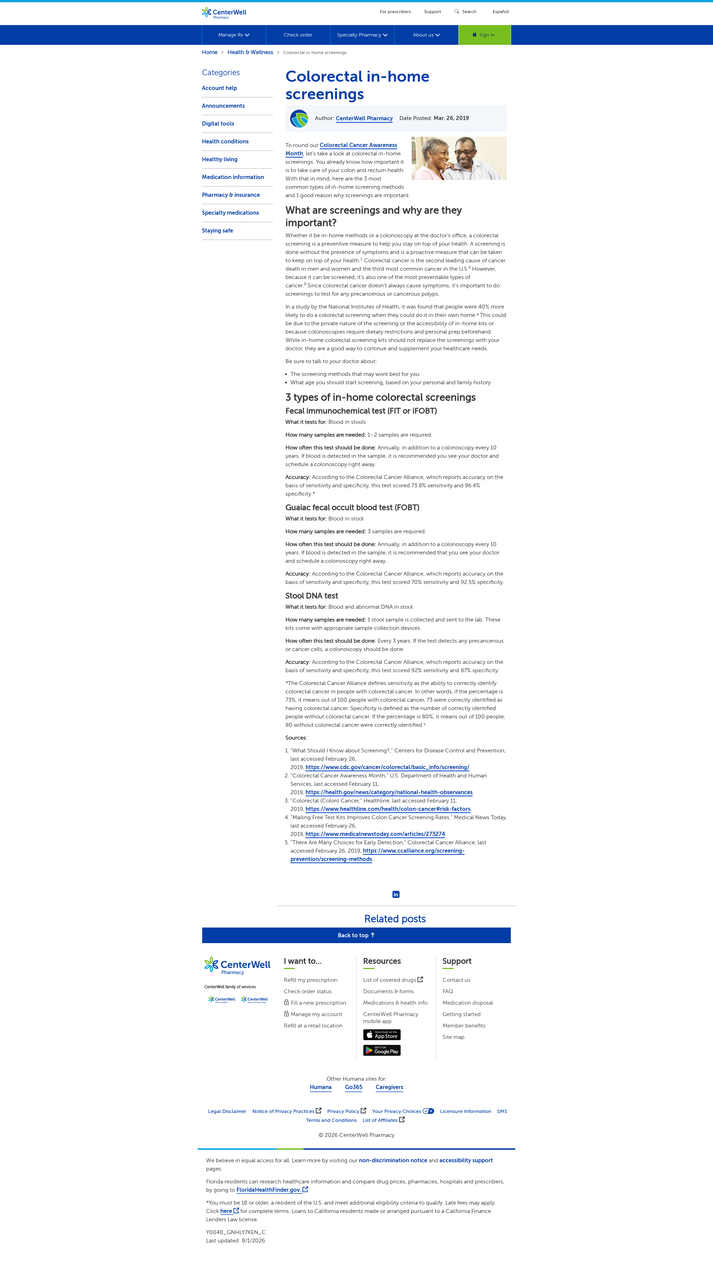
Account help (219, 88)
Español (501, 11)
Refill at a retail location (313, 1025)
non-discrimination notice (393, 1160)
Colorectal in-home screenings (314, 52)
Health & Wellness (250, 52)
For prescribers (395, 11)
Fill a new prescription (317, 1003)
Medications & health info (395, 1003)
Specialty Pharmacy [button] (360, 35)
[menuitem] (234, 35)
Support (432, 11)
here (226, 1211)
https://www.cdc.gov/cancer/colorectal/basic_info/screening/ (387, 767)
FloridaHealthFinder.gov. (269, 1190)
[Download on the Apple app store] (382, 1034)
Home (210, 52)
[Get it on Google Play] (382, 1050)
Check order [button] (298, 35)
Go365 (353, 1087)
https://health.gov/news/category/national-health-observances (389, 792)
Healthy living (220, 159)
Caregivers (389, 1087)
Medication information (233, 177)
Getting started (462, 1014)
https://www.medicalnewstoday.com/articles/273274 (375, 834)
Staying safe (217, 230)
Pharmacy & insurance (231, 195)
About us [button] (424, 35)
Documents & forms (388, 991)
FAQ (448, 991)
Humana (321, 1087)
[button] (485, 35)
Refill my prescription (311, 980)
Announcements (223, 106)
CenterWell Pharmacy (364, 118)
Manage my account (315, 1014)
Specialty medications (230, 213)
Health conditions (225, 141)
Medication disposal (468, 1003)
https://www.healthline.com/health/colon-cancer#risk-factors (388, 809)
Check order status (308, 991)
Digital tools (218, 124)
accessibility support (466, 1160)
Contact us (456, 980)
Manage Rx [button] (231, 35)
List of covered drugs (390, 980)
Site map (454, 1037)
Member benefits (464, 1025)
